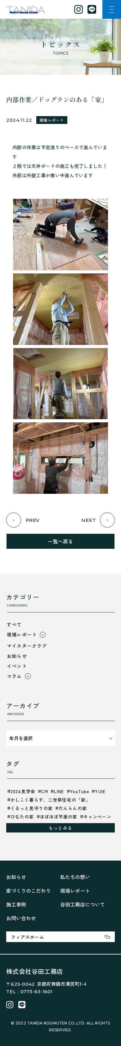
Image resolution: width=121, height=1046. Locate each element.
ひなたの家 (22, 816)
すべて (14, 624)
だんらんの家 (73, 808)
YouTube (79, 791)
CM (44, 791)
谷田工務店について (82, 904)
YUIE (100, 791)
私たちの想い (75, 876)
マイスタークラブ (27, 645)
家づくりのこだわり (28, 890)
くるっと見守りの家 (32, 808)
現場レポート (51, 120)
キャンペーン (97, 816)
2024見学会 (23, 791)
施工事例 (16, 904)
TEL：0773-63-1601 (29, 991)
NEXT (88, 520)
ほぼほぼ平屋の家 (59, 816)
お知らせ (17, 656)
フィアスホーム (27, 937)
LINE (59, 791)
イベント (17, 666)
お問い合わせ (21, 918)
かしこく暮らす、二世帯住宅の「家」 (50, 800)
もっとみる (60, 828)
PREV (33, 520)
